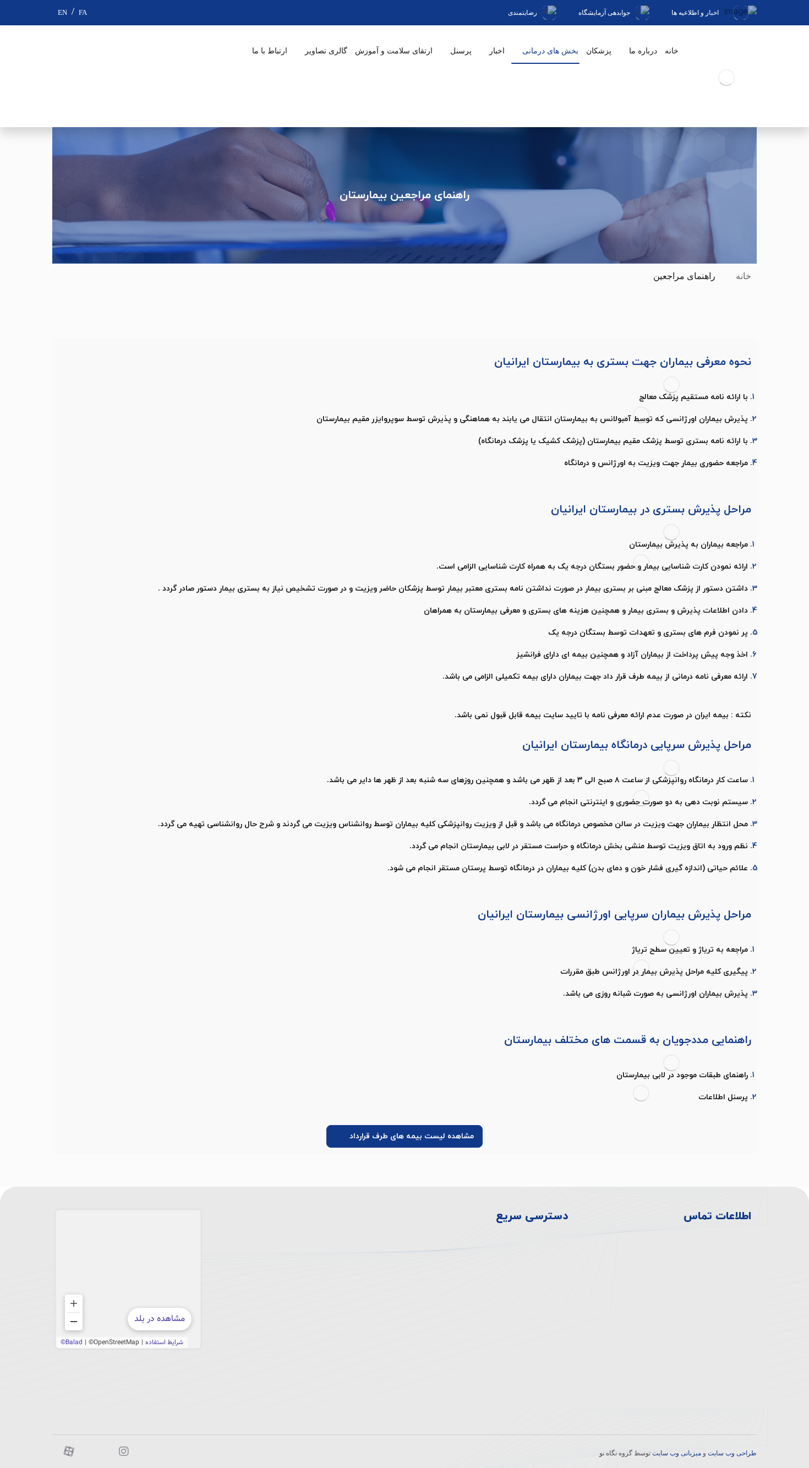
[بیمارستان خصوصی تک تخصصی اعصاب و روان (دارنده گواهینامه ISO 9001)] (726, 77)
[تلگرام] (96, 1451)
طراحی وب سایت (732, 1453)
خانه (743, 276)
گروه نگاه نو (615, 1453)
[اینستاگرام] (124, 1451)
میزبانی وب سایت (676, 1453)
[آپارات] (69, 1451)
